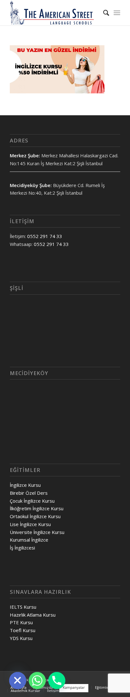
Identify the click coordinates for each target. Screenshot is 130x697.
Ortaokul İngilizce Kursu (35, 516)
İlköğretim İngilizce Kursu (36, 508)
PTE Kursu (21, 622)
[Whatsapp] (37, 680)
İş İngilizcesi (22, 547)
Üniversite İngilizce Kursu (37, 532)
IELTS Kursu (23, 607)
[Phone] (56, 680)
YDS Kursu (21, 638)
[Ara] (103, 12)
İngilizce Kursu (25, 485)
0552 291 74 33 (44, 236)
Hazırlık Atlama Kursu (33, 615)
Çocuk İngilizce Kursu (32, 501)
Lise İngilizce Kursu (30, 524)
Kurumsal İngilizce (29, 540)
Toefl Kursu (22, 630)
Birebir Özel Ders (29, 493)
